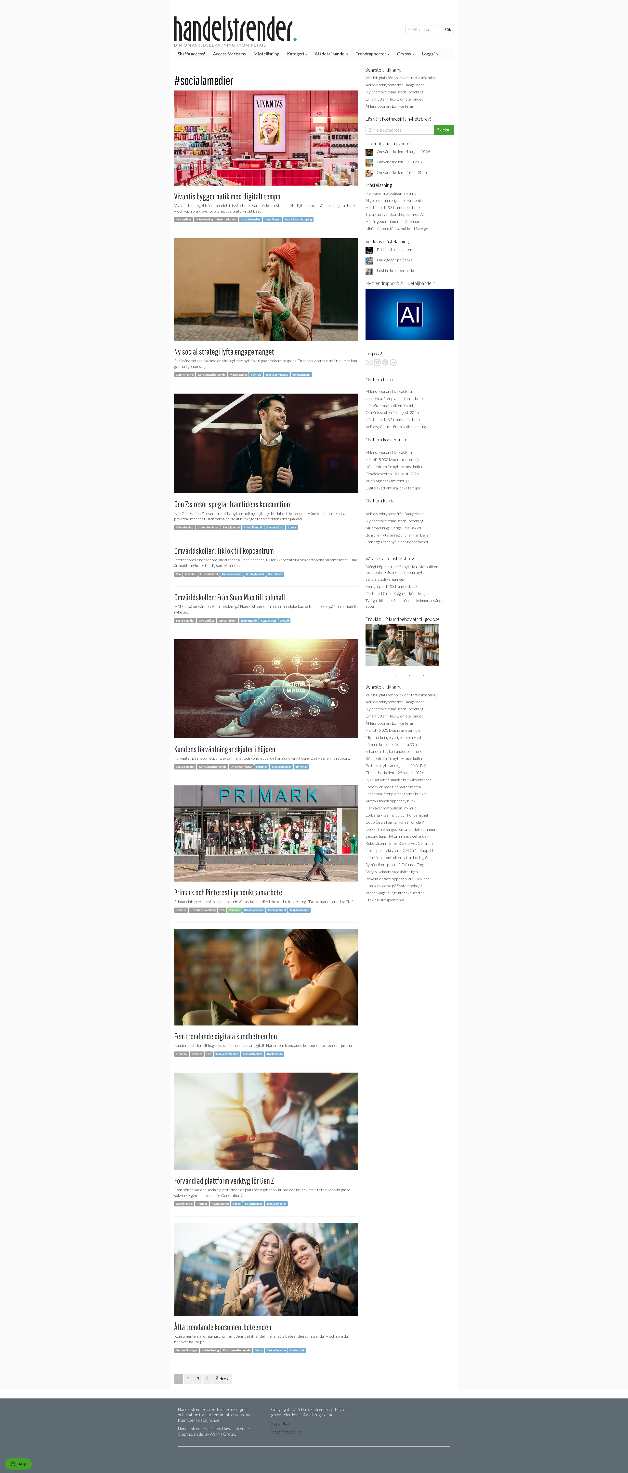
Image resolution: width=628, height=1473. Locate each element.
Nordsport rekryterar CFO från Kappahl (399, 850)
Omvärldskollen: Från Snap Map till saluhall (229, 597)
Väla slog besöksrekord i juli (388, 480)
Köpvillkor (280, 1423)
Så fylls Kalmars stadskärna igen (392, 871)
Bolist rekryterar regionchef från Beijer (398, 535)
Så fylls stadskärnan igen (385, 579)
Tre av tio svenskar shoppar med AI (395, 214)
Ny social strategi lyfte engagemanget (224, 351)
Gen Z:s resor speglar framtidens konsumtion (232, 504)
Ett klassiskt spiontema (396, 249)
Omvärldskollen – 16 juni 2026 (402, 172)
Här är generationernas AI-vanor (392, 221)
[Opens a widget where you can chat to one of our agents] (18, 1464)
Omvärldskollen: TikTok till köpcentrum (224, 550)
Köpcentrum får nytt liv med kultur (394, 466)
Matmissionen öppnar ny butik (391, 800)
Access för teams (229, 53)
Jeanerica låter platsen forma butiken (397, 398)
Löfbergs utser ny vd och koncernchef (397, 541)
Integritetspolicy (286, 1432)
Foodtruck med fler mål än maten (393, 786)
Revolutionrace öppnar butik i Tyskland (398, 878)
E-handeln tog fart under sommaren (395, 751)
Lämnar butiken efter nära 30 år (392, 744)
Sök (448, 29)
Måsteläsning (266, 53)
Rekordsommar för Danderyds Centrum (399, 843)
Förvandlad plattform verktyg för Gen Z (224, 1180)
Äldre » (222, 1378)
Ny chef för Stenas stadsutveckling (394, 92)
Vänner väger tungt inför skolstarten (395, 892)
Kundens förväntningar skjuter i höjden (224, 749)
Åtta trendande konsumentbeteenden (222, 1327)
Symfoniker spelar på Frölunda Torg (395, 864)
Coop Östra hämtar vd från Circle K (395, 822)
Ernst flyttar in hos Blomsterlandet (394, 99)
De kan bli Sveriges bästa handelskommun (400, 829)
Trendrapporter (371, 53)
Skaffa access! (191, 53)
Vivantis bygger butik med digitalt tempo (227, 196)
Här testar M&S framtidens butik (393, 207)
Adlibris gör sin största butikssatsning (396, 426)
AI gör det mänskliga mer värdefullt (394, 200)
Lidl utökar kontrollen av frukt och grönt (398, 857)
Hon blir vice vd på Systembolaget (394, 885)
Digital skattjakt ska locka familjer (393, 488)
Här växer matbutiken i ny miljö (391, 193)
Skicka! (444, 129)
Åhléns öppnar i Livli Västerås (390, 106)
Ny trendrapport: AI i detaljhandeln (400, 283)
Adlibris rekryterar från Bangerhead (395, 84)
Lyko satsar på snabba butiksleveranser (398, 779)
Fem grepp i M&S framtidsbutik (392, 586)
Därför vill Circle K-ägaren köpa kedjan (397, 593)
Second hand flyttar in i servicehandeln (397, 836)
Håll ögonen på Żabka (395, 259)
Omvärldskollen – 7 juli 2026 (400, 161)
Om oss (404, 53)
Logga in (430, 53)
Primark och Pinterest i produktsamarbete (228, 892)
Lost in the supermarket (397, 270)
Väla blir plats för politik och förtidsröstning (400, 77)
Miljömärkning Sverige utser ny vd (393, 527)
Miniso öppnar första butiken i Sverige (397, 228)
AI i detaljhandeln (331, 53)
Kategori (296, 53)
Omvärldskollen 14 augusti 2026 (403, 151)
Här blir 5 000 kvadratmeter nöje (393, 459)
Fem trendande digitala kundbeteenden (225, 1036)
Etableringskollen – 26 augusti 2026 (395, 772)
